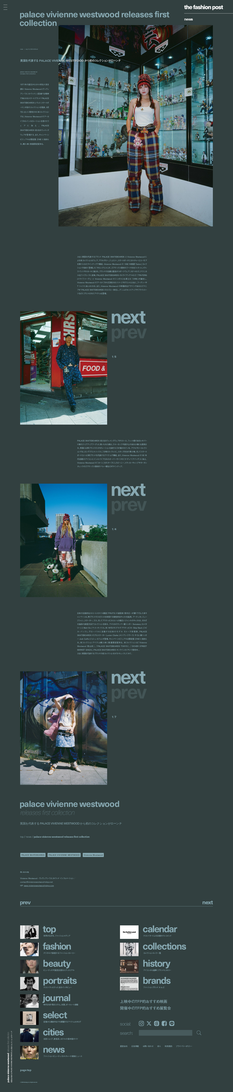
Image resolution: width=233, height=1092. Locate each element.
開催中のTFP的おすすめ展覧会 (145, 1008)
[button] (129, 315)
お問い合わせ (148, 1046)
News (188, 19)
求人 (159, 1046)
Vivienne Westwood (93, 855)
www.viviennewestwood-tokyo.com (39, 885)
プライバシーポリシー (184, 1046)
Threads (156, 1023)
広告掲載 (135, 1046)
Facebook (164, 1023)
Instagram (141, 1023)
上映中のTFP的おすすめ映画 (143, 1001)
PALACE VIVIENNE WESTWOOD (64, 855)
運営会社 (124, 1046)
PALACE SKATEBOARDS (33, 855)
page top (25, 1070)
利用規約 (168, 1046)
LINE (171, 1023)
